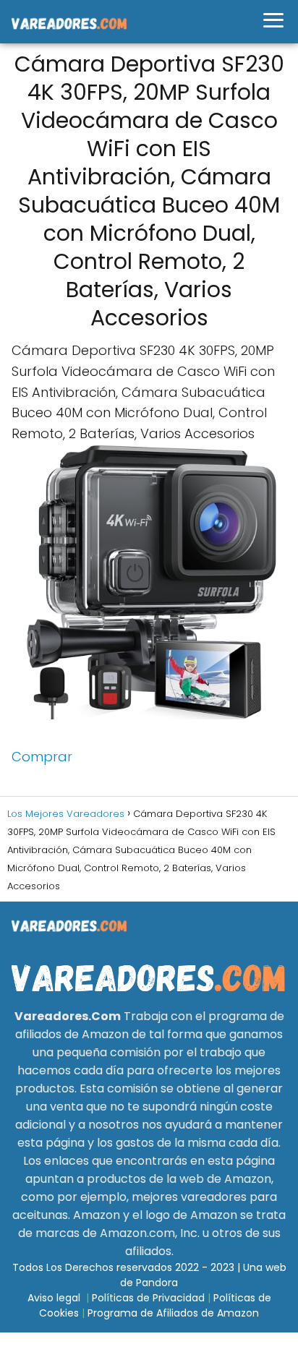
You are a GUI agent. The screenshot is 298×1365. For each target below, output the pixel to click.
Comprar (42, 757)
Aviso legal (53, 1298)
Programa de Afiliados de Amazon (173, 1313)
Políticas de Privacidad (148, 1298)
